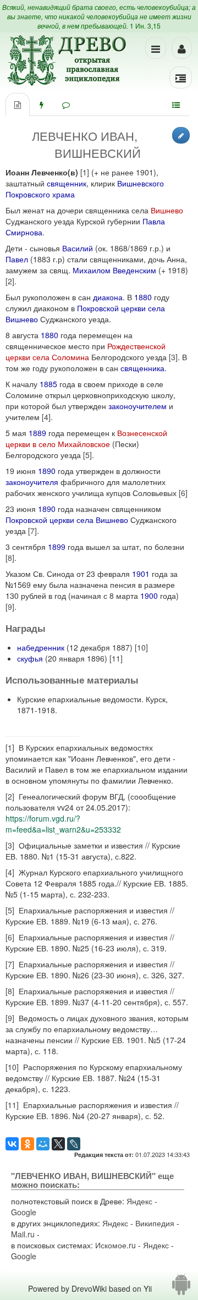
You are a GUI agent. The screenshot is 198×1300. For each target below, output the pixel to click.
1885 (48, 383)
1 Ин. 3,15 (145, 25)
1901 (141, 573)
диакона (108, 296)
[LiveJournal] (73, 1143)
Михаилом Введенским (114, 270)
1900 (149, 595)
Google (23, 1212)
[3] (173, 356)
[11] (116, 658)
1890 (47, 470)
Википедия (154, 1223)
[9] (10, 606)
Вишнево (167, 210)
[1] (84, 172)
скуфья (30, 658)
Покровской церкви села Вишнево (67, 519)
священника (142, 367)
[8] (10, 557)
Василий (77, 248)
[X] (58, 1143)
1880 (143, 296)
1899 (56, 546)
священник (66, 183)
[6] (183, 492)
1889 (37, 432)
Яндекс (139, 1201)
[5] (87, 454)
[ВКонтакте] (12, 1143)
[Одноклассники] (27, 1143)
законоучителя (32, 481)
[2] (10, 281)
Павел (17, 259)
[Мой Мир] (43, 1143)
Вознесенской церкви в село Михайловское (86, 438)
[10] (141, 647)
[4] (46, 416)
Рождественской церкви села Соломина (86, 351)
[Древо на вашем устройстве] (181, 1288)
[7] (32, 530)
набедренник (40, 647)
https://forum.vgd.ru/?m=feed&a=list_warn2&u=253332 (63, 824)
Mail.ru (23, 1234)
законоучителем (137, 405)
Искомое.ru (115, 1245)
